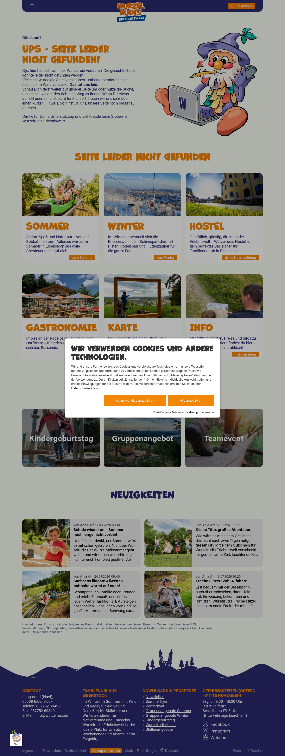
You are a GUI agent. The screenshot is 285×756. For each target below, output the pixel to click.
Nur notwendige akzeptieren (134, 400)
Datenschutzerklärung (185, 412)
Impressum (207, 412)
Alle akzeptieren (191, 400)
